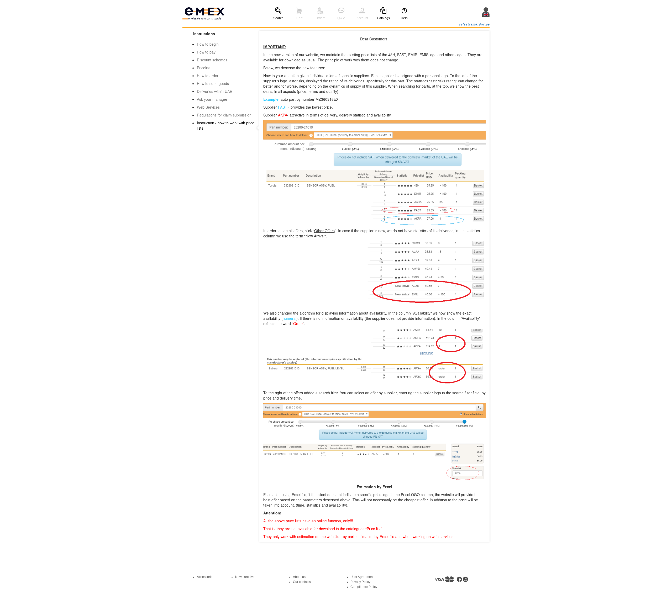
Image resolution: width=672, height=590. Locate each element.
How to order (207, 75)
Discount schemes (212, 59)
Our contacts (302, 582)
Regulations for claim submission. (225, 115)
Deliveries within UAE (214, 91)
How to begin (208, 44)
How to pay (206, 52)
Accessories (205, 577)
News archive (245, 577)
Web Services (208, 107)
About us (299, 577)
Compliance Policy (363, 587)
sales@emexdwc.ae (474, 24)
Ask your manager (212, 99)
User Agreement (362, 577)
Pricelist (203, 67)
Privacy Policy (360, 582)
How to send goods (213, 83)
